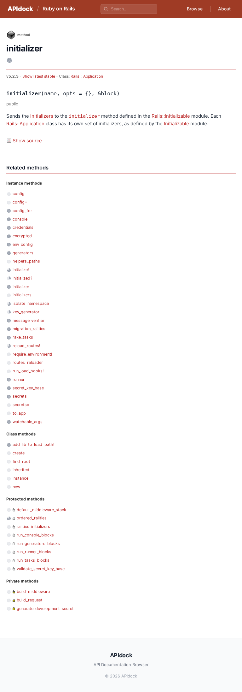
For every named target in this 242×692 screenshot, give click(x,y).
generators (23, 253)
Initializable (176, 124)
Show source (27, 141)
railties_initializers (33, 526)
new (16, 486)
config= (20, 202)
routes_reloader (28, 362)
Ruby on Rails (59, 8)
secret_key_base (28, 388)
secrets (20, 396)
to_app (19, 413)
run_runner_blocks (34, 551)
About (224, 8)
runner (19, 379)
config (19, 193)
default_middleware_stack (41, 509)
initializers (41, 116)
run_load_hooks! (28, 371)
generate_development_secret (45, 608)
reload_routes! (26, 345)
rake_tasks (23, 337)
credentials (23, 227)
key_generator (26, 312)
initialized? (22, 278)
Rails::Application (25, 124)
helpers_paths (26, 261)
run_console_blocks (35, 535)
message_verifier (28, 320)
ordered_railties (32, 518)
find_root (21, 461)
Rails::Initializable (171, 116)
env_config (23, 244)
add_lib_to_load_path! (34, 444)
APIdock (20, 9)
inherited (21, 469)
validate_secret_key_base (41, 568)
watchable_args (28, 421)
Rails (75, 76)
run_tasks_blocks (33, 560)
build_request (30, 600)
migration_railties (29, 328)
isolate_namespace (31, 303)
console (20, 219)
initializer (84, 116)
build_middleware (33, 591)
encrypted (22, 236)
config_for (22, 210)
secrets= (21, 404)
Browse (195, 8)
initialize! (21, 269)
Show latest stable (39, 76)
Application (93, 76)
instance (20, 478)
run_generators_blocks (38, 543)
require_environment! (32, 354)
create (19, 453)
